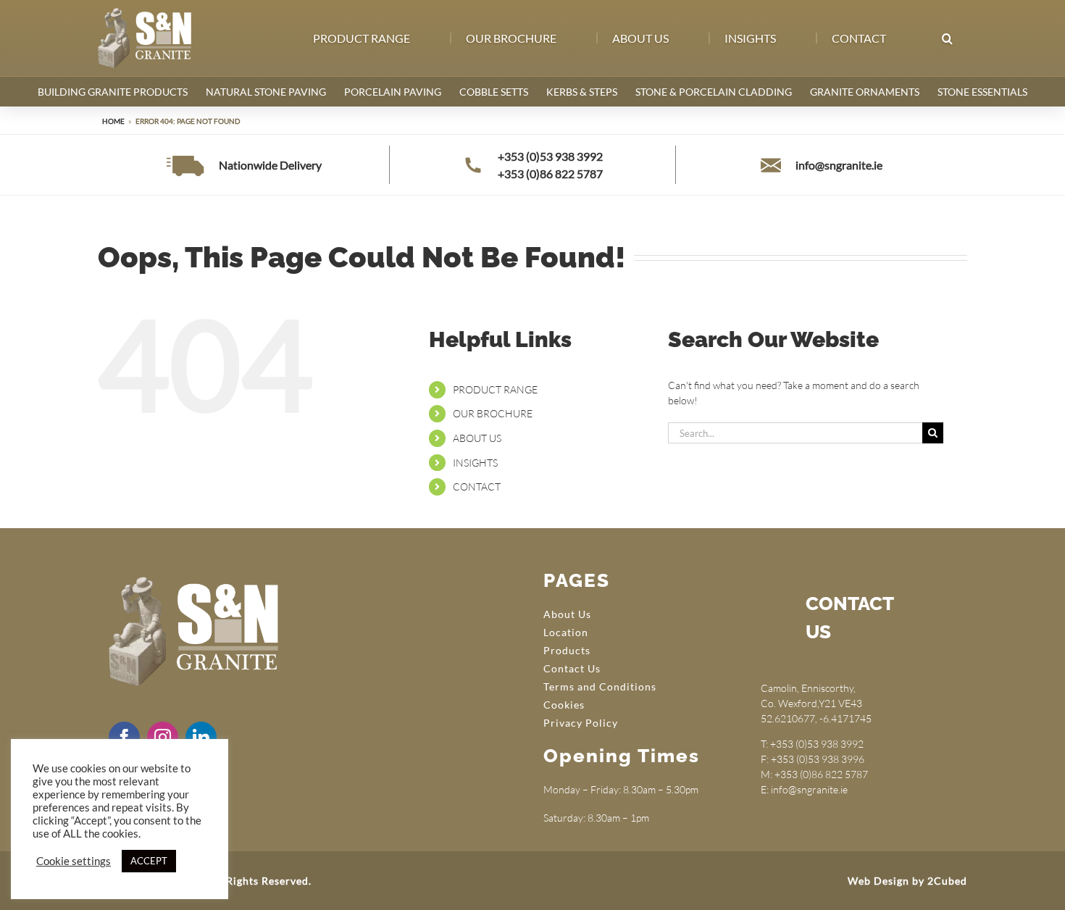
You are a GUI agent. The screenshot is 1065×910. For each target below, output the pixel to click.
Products (566, 650)
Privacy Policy (580, 723)
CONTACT (477, 486)
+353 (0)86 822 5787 (550, 173)
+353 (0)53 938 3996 (817, 759)
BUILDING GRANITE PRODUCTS (113, 91)
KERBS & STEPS (581, 91)
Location (565, 632)
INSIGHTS (475, 462)
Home (113, 121)
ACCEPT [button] (148, 861)
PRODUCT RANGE (495, 389)
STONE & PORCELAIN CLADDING (713, 91)
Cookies (564, 704)
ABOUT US (477, 438)
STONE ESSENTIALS (982, 91)
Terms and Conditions (599, 686)
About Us (567, 614)
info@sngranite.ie (838, 165)
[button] (946, 39)
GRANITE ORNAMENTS (864, 91)
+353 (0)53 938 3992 (550, 156)
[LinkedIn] (201, 737)
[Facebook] (124, 737)
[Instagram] (162, 737)
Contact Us (572, 668)
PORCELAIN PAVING (392, 91)
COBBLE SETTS (493, 91)
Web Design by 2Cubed (907, 880)
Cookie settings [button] (73, 861)
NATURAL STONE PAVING (266, 91)
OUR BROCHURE (492, 413)
